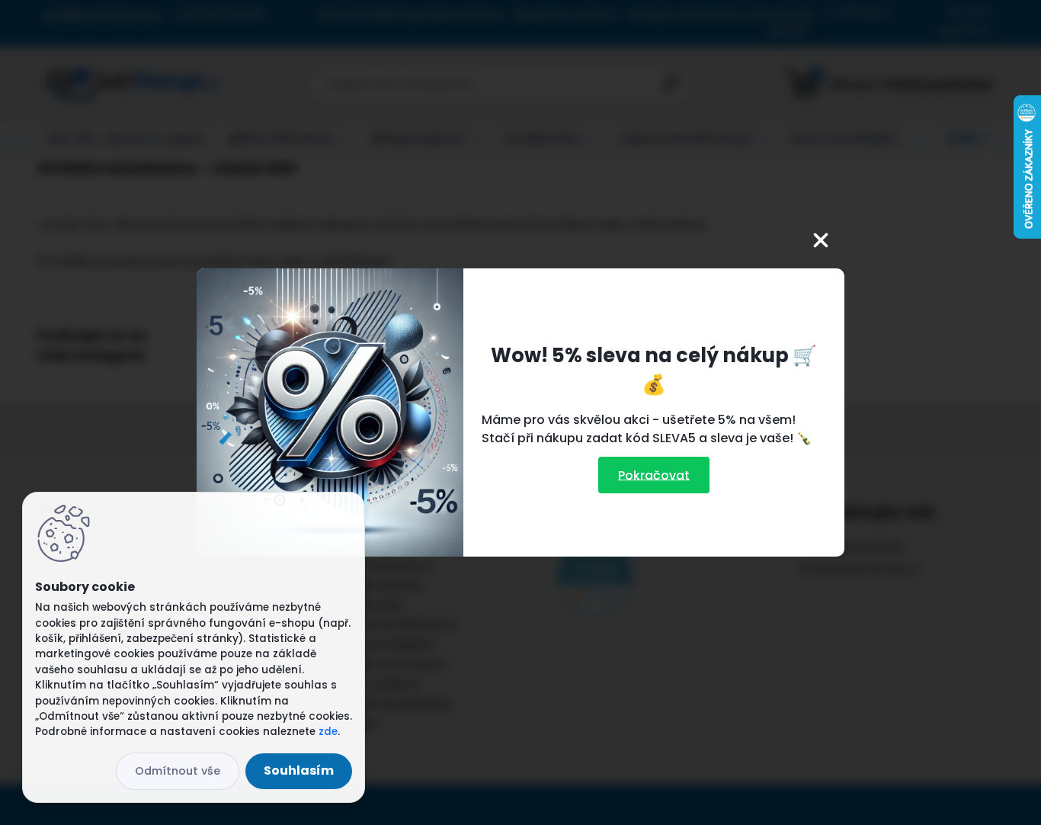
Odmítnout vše (177, 770)
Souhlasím (299, 770)
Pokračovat (654, 474)
